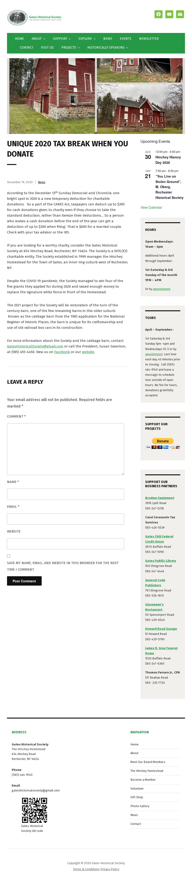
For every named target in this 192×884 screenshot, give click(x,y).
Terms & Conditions (86, 869)
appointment (161, 289)
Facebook (62, 352)
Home (19, 39)
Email (13, 507)
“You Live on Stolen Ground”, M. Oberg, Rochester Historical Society (169, 187)
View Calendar (151, 207)
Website (14, 531)
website (88, 352)
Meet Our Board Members (147, 762)
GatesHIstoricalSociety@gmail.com (35, 346)
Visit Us (47, 48)
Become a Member (143, 779)
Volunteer (137, 788)
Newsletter (149, 39)
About (134, 753)
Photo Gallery (139, 806)
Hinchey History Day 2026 (168, 160)
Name (13, 482)
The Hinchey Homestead (146, 771)
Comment (16, 416)
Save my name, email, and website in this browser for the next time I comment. (62, 566)
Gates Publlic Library (160, 560)
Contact (26, 48)
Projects (68, 48)
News (107, 39)
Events (125, 39)
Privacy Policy (109, 869)
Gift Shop (136, 797)
